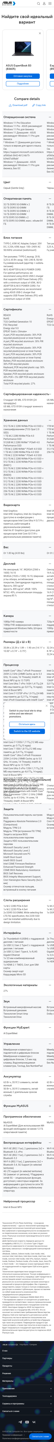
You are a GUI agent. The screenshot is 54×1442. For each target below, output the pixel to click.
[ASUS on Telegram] (20, 1422)
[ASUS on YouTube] (27, 1422)
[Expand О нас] (51, 1350)
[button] (38, 3)
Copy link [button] (41, 105)
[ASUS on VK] (34, 1422)
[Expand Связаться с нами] (51, 1411)
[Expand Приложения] (51, 1388)
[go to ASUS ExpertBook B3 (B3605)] (23, 49)
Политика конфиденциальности (16, 1438)
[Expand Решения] (51, 1373)
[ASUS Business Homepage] (9, 3)
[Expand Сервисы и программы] (51, 1403)
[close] (47, 706)
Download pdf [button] (20, 105)
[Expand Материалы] (51, 1381)
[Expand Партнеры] (51, 1358)
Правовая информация (12, 1435)
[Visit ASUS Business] (10, 1344)
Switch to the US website (27, 731)
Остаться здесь (27, 724)
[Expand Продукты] (51, 1366)
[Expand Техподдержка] (51, 1396)
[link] (23, 83)
